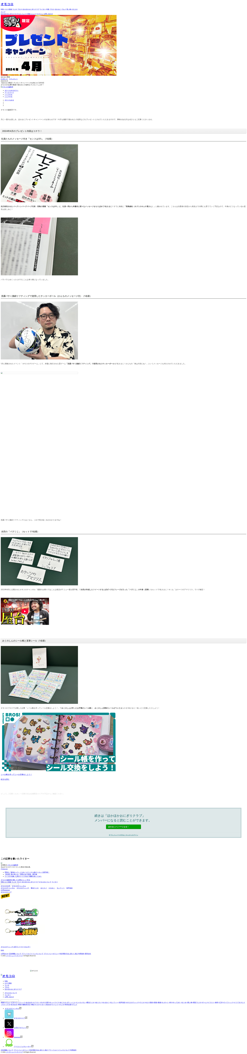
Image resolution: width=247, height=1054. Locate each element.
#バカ (37, 1004)
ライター (43, 9)
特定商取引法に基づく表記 (68, 954)
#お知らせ (4, 79)
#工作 (13, 1002)
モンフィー (60, 888)
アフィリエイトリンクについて (32, 954)
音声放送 (69, 888)
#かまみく (105, 1002)
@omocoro (4, 869)
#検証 (33, 1004)
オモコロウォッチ (23, 888)
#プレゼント (13, 79)
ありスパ (44, 888)
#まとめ (183, 1002)
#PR (170, 1002)
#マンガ (61, 1004)
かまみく (52, 888)
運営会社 (88, 954)
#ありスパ (98, 1002)
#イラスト (36, 1002)
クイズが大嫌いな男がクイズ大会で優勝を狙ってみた (23, 876)
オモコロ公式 (5, 886)
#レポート (165, 1002)
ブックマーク (9, 92)
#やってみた (176, 1002)
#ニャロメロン (81, 1002)
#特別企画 (67, 1004)
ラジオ (14, 9)
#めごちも (62, 1002)
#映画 (20, 1004)
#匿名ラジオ (90, 1002)
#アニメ (74, 1004)
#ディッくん (71, 1002)
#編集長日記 (26, 1004)
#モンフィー (114, 1002)
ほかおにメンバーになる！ (118, 827)
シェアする (8, 94)
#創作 (216, 1002)
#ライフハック (20, 1002)
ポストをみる (9, 90)
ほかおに (58, 9)
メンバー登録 (25, 14)
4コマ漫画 (7, 882)
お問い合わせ (48, 14)
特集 (2, 9)
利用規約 (81, 954)
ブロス (19, 9)
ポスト (16, 90)
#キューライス (54, 1002)
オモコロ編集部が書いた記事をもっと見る (15, 880)
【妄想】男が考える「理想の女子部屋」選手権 (21, 874)
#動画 (3, 1002)
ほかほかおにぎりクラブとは (11, 14)
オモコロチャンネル (19, 886)
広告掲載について (15, 954)
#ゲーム (204, 1002)
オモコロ (7, 4)
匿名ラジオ (35, 888)
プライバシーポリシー (51, 954)
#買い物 (189, 1002)
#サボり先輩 (44, 1002)
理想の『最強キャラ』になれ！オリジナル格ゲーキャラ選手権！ (27, 872)
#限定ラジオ (197, 1002)
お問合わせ (4, 954)
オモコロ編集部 (7, 87)
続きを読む (5, 779)
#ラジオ (142, 1002)
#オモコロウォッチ (132, 1002)
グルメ (63, 9)
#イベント (54, 1004)
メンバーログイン (37, 14)
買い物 (68, 9)
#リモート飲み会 (45, 1004)
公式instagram (5, 890)
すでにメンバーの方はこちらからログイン (123, 835)
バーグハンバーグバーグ (14, 956)
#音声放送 (121, 1002)
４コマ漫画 (8, 9)
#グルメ (7, 1002)
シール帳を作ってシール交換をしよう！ (16, 774)
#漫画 (155, 1002)
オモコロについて (45, 882)
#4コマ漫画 (149, 1002)
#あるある (28, 1002)
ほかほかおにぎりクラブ (30, 9)
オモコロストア (6, 892)
